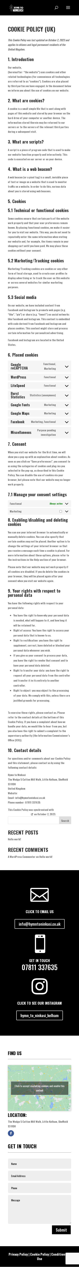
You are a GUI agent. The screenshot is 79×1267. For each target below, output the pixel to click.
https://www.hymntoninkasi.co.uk (40, 67)
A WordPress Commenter (21, 857)
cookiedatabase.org (19, 814)
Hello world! (14, 839)
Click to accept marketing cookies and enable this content (39, 1088)
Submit (61, 1230)
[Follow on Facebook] (11, 1133)
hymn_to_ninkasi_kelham (40, 1015)
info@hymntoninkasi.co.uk (39, 924)
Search (65, 821)
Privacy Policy (18, 1254)
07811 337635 (40, 967)
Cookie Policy (39, 1254)
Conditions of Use (53, 1256)
